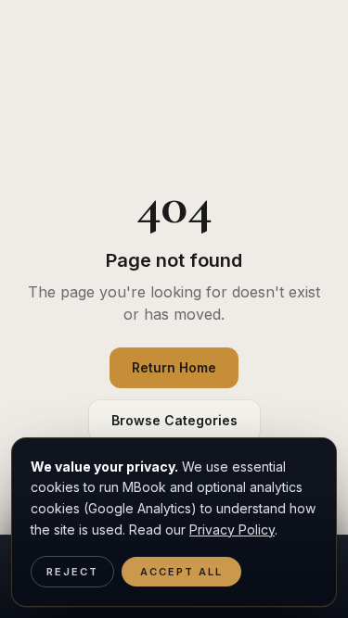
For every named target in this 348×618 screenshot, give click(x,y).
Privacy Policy (232, 529)
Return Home (174, 367)
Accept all (181, 571)
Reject (72, 571)
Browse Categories (174, 420)
